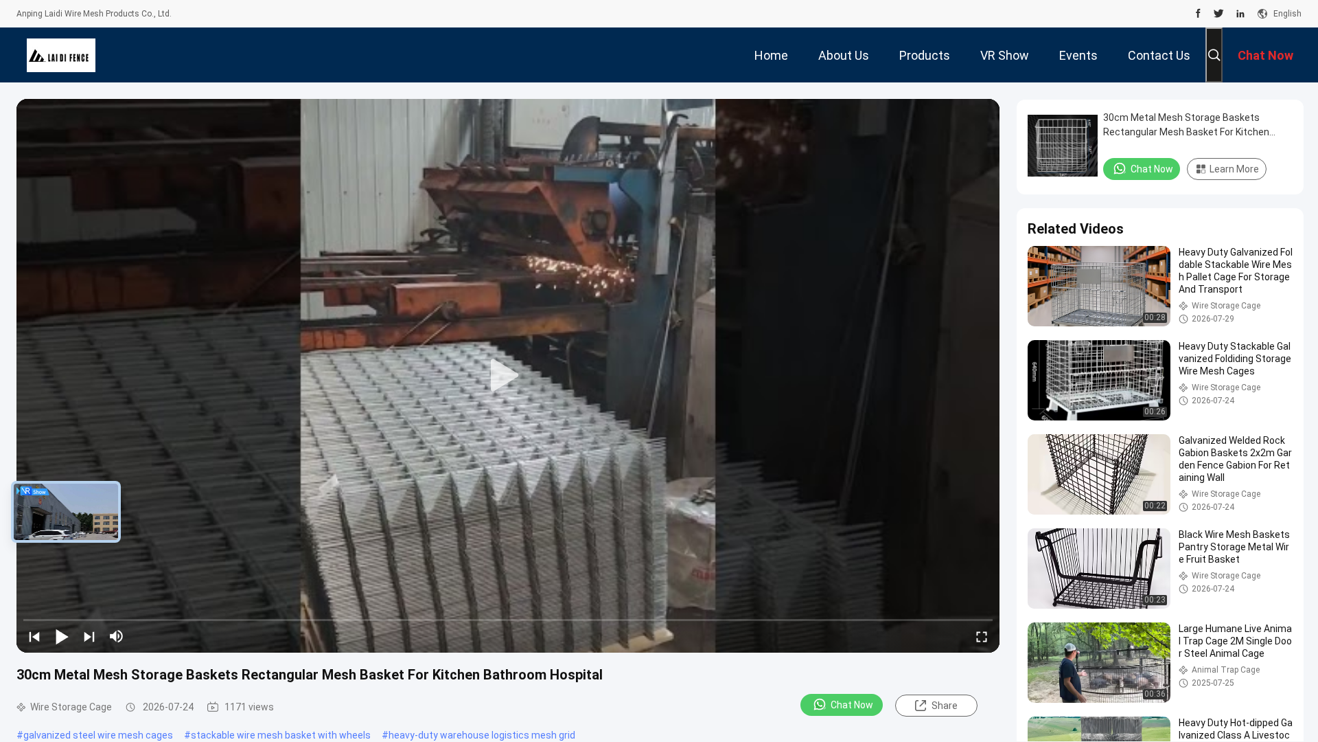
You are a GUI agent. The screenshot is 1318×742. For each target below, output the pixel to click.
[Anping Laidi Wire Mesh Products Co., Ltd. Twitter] (1219, 13)
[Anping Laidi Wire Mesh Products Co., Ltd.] (61, 54)
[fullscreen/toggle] (981, 636)
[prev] (34, 636)
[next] (89, 636)
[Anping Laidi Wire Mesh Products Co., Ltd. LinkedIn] (1240, 13)
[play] (508, 376)
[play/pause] (62, 636)
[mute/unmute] (116, 636)
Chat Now (852, 704)
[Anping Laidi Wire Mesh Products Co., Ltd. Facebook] (1198, 13)
